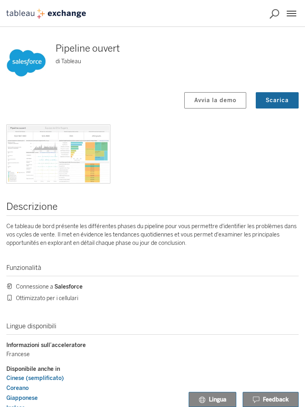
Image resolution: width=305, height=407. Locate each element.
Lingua (217, 399)
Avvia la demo (215, 100)
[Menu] (291, 13)
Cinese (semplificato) (35, 378)
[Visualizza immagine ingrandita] (58, 154)
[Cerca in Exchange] (274, 14)
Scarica (277, 100)
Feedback (276, 399)
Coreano (17, 388)
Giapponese (22, 398)
